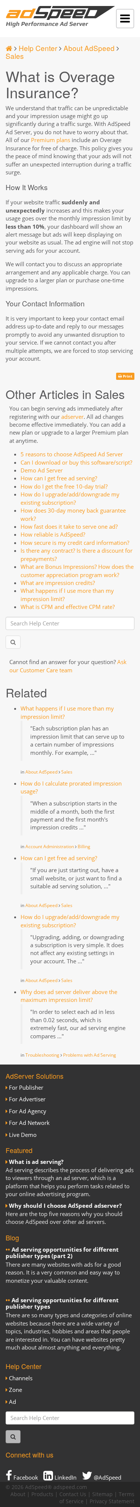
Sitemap (102, 1494)
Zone (15, 1389)
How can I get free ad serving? (59, 478)
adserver (72, 416)
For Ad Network (29, 1122)
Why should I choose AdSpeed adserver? (65, 1205)
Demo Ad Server (42, 470)
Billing (84, 846)
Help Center (38, 48)
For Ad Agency (27, 1111)
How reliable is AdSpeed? (53, 534)
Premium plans (50, 140)
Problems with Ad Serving (89, 1055)
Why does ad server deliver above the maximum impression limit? (69, 995)
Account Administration (49, 846)
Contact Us (72, 1494)
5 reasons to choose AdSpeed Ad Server (72, 454)
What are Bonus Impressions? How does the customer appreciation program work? (77, 570)
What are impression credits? (58, 582)
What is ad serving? (36, 1161)
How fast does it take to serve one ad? (69, 526)
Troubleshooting (42, 1055)
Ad (12, 1401)
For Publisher (26, 1087)
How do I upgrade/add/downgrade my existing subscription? (70, 498)
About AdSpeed (89, 48)
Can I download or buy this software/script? (76, 462)
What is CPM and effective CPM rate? (68, 606)
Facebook (25, 1477)
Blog (12, 1237)
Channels (20, 1378)
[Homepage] (9, 48)
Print (127, 376)
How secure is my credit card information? (75, 542)
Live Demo (23, 1134)
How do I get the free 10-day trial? (64, 486)
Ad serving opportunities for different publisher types (62, 1303)
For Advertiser (27, 1099)
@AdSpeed (106, 1477)
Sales (15, 56)
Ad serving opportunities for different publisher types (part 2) (62, 1253)
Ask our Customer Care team (68, 665)
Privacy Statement (112, 1501)
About (17, 1494)
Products (42, 1494)
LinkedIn (65, 1477)
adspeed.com (70, 1487)
